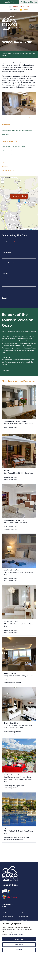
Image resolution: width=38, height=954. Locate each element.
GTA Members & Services (28, 2)
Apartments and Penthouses (17, 53)
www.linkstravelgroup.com (10, 155)
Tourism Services (7, 916)
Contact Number (8, 263)
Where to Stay (23, 916)
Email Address (7, 252)
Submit (4, 298)
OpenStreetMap (33, 229)
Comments (5, 273)
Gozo (21, 912)
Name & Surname (8, 242)
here (16, 360)
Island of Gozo (9, 2)
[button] (34, 118)
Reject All (19, 949)
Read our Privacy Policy (15, 934)
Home (4, 53)
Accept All (19, 939)
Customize (19, 944)
